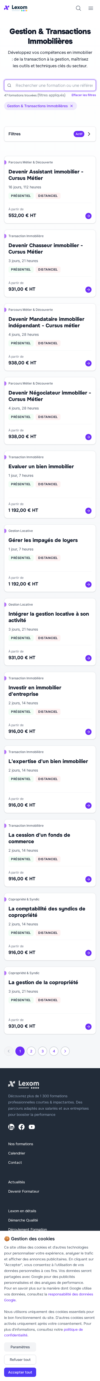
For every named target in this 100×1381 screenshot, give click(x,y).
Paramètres (20, 1347)
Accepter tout (20, 1372)
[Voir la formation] (88, 216)
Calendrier (16, 1153)
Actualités (16, 1182)
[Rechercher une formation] (78, 8)
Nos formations (20, 1144)
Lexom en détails (22, 1211)
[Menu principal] (91, 8)
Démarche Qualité (23, 1220)
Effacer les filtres (84, 95)
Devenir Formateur (23, 1191)
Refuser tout (20, 1359)
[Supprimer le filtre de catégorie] (71, 106)
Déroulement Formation (27, 1229)
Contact (15, 1162)
